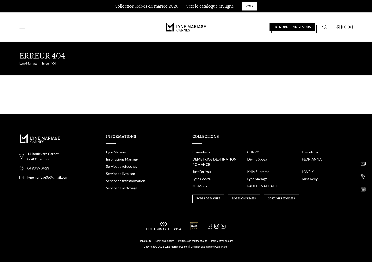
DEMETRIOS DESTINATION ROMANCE (214, 162)
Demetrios (310, 152)
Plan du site (145, 240)
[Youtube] (350, 27)
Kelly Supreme (258, 171)
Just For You (201, 171)
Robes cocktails (244, 198)
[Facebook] (337, 27)
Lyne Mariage (116, 152)
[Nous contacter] (363, 164)
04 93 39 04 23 (38, 168)
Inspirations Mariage (122, 159)
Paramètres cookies (222, 240)
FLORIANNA (312, 159)
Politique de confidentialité (192, 240)
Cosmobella (201, 152)
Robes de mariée (208, 198)
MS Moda (199, 186)
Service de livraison (120, 173)
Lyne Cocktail (202, 179)
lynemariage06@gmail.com (47, 177)
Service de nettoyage (121, 188)
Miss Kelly (310, 179)
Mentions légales (164, 240)
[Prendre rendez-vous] (363, 189)
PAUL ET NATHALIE (262, 186)
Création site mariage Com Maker (209, 246)
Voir (249, 6)
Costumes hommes (281, 198)
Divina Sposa (257, 159)
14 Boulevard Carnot (43, 154)
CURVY (253, 152)
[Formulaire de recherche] (324, 27)
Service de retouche (120, 166)
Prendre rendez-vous (292, 27)
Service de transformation (125, 181)
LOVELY (308, 171)
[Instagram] (343, 27)
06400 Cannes (38, 159)
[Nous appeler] (363, 176)
